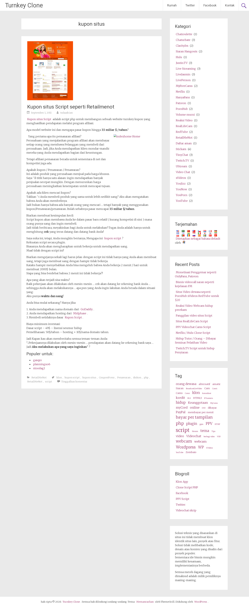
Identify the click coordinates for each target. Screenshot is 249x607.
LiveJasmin (183, 74)
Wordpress (186, 447)
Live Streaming (186, 68)
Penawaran (123, 377)
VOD (219, 436)
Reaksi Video (184, 120)
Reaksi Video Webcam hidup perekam (194, 307)
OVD (203, 408)
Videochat (193, 436)
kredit (180, 398)
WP (201, 447)
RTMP (217, 424)
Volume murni (185, 114)
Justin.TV (182, 63)
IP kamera (208, 398)
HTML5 (197, 397)
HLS (189, 398)
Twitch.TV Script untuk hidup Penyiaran (194, 350)
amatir (216, 384)
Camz (187, 393)
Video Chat (183, 172)
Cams (179, 393)
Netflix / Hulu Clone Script (193, 332)
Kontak (229, 5)
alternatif (204, 384)
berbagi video (209, 436)
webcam (184, 441)
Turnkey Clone (24, 5)
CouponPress (107, 377)
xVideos (181, 177)
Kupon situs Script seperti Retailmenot (70, 107)
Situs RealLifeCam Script (192, 321)
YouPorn (181, 195)
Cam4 (214, 388)
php (146, 377)
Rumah (172, 5)
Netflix (180, 91)
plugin (191, 423)
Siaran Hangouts (186, 51)
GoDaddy (87, 309)
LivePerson (183, 80)
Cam (207, 388)
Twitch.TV (182, 160)
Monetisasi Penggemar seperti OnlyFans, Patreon (195, 274)
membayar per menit (201, 412)
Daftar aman (184, 143)
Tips (213, 431)
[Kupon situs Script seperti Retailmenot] (50, 99)
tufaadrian (66, 112)
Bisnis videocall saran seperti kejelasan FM (194, 284)
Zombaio (191, 452)
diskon (137, 377)
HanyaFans (183, 97)
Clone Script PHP (187, 487)
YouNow (181, 189)
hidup (181, 402)
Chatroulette (184, 34)
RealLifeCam (184, 126)
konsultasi (206, 393)
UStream (181, 166)
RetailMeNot (39, 377)
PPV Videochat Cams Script (193, 327)
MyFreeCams (184, 86)
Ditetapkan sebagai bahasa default (198, 238)
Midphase (79, 313)
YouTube (182, 200)
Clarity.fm (182, 45)
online (195, 407)
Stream (195, 431)
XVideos (209, 448)
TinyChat (182, 154)
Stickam (181, 149)
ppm (201, 424)
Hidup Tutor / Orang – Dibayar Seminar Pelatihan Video (195, 340)
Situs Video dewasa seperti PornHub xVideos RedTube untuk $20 (197, 296)
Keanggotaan (198, 403)
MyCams (214, 403)
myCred (182, 407)
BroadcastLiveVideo (194, 388)
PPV (209, 423)
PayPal (180, 412)
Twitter (190, 5)
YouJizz (181, 183)
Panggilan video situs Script (194, 315)
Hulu (179, 57)
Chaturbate (183, 40)
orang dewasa (186, 384)
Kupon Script (73, 317)
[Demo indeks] (27, 136)
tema (204, 431)
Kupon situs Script (39, 119)
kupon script (112, 238)
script (48, 381)
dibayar (212, 407)
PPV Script (182, 499)
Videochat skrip (186, 510)
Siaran (180, 388)
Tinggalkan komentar (74, 381)
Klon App (182, 481)
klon (59, 377)
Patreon (181, 103)
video (180, 436)
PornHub (182, 109)
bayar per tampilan (194, 417)
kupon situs (89, 377)
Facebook (209, 5)
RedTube (182, 131)
